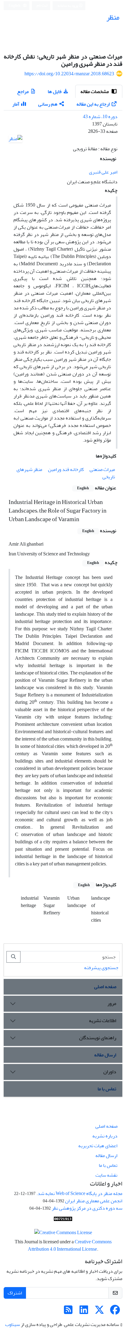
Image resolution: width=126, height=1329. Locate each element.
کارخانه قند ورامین (66, 469)
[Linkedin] (83, 1311)
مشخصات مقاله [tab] (95, 91)
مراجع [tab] (23, 91)
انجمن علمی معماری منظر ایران (93, 1200)
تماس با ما (107, 1088)
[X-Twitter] (99, 1311)
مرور (111, 1003)
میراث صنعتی (102, 469)
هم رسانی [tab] (47, 104)
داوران (109, 1071)
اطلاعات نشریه (102, 1020)
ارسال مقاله (105, 1054)
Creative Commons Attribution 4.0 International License (70, 1245)
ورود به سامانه (68, 5)
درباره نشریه (104, 1135)
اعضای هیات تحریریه (97, 1145)
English (15, 5)
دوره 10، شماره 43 (100, 116)
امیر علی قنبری (103, 172)
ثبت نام (42, 5)
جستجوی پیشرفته (101, 967)
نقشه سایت (106, 1175)
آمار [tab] (15, 104)
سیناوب (12, 1324)
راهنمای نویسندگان (97, 1037)
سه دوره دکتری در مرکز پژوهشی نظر (87, 1208)
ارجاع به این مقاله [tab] (93, 104)
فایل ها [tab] (54, 91)
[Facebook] (115, 1311)
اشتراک (15, 1292)
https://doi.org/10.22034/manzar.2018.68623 (69, 73)
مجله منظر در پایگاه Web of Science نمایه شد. (79, 1193)
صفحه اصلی (105, 986)
